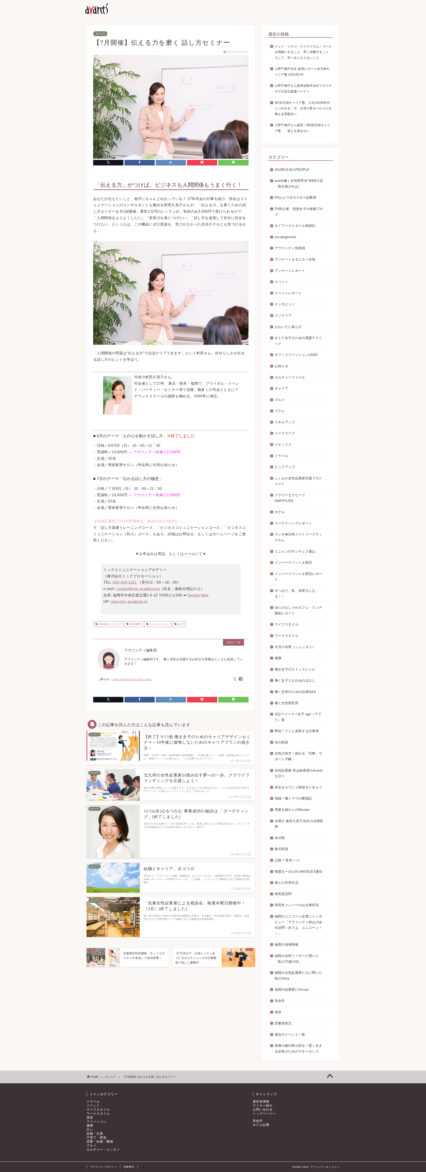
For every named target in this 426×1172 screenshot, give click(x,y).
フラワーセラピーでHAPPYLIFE (290, 498)
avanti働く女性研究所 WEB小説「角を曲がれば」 (299, 183)
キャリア (100, 33)
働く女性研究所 (286, 703)
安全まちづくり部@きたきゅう (298, 787)
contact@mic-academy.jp (138, 589)
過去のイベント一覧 (290, 1034)
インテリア (283, 315)
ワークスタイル (286, 635)
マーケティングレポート (293, 523)
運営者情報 (261, 1101)
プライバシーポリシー (103, 1166)
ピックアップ (285, 467)
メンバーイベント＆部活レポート (298, 576)
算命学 (280, 1001)
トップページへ (264, 1113)
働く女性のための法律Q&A (295, 692)
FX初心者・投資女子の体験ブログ (299, 211)
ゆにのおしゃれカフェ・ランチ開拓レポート (298, 610)
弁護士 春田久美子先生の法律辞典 (299, 824)
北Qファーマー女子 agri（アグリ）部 (298, 717)
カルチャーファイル (290, 377)
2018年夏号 (134, 624)
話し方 (180, 624)
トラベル (281, 456)
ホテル (280, 512)
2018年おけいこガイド (109, 624)
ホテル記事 (261, 1125)
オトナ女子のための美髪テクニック (298, 340)
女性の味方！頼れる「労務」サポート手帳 (298, 756)
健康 (278, 658)
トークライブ (285, 433)
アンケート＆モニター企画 (295, 259)
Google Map (198, 595)
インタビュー (285, 304)
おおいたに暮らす (288, 327)
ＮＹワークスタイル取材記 (295, 225)
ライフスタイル (286, 624)
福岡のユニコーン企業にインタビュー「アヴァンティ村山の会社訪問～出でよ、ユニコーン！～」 (298, 924)
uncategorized (285, 237)
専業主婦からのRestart (292, 809)
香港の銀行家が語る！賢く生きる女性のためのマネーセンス (298, 1048)
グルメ (280, 400)
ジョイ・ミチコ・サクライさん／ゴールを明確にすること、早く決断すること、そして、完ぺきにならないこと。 (303, 52)
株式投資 (281, 849)
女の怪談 (281, 742)
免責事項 (129, 1166)
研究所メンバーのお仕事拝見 (297, 905)
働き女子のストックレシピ (295, 669)
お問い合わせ (263, 1109)
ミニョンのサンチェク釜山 (295, 551)
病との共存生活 (286, 882)
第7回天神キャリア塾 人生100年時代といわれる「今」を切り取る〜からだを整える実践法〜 (303, 108)
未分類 (280, 838)
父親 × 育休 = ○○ (287, 860)
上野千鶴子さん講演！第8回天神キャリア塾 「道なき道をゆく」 (303, 128)
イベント (281, 282)
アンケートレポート (290, 270)
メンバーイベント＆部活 (293, 562)
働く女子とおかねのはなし (295, 680)
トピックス (283, 444)
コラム (280, 411)
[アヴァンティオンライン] (96, 14)
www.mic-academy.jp (129, 602)
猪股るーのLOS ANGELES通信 (298, 871)
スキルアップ (285, 422)
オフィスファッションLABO (296, 355)
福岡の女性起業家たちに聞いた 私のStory (298, 975)
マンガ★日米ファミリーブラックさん (298, 537)
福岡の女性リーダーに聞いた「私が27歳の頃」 (297, 958)
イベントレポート (288, 293)
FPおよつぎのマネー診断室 (295, 197)
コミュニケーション (158, 624)
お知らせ (281, 366)
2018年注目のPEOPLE (292, 169)
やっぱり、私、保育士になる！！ (295, 593)
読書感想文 (283, 1023)
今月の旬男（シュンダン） (295, 647)
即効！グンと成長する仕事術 (297, 731)
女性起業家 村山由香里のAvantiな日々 (299, 773)
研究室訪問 (283, 894)
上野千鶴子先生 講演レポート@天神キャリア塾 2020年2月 (302, 71)
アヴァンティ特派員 (290, 248)
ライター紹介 (263, 1105)
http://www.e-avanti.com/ (132, 679)
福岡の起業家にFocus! (292, 989)
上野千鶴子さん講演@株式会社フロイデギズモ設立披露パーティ (303, 88)
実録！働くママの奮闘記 (293, 798)
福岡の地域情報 (286, 944)
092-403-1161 (125, 582)
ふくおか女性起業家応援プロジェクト (298, 481)
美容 (278, 1012)
